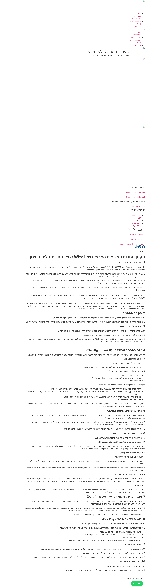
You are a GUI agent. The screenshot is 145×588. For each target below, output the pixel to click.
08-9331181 (136, 206)
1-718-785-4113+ (138, 239)
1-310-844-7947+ (137, 235)
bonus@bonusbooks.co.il (134, 192)
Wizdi (139, 24)
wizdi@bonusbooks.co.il (135, 197)
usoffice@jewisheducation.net (132, 244)
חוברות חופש (136, 19)
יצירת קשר (136, 584)
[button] (72, 29)
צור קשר (138, 27)
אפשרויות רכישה (135, 21)
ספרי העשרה (136, 16)
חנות (139, 13)
